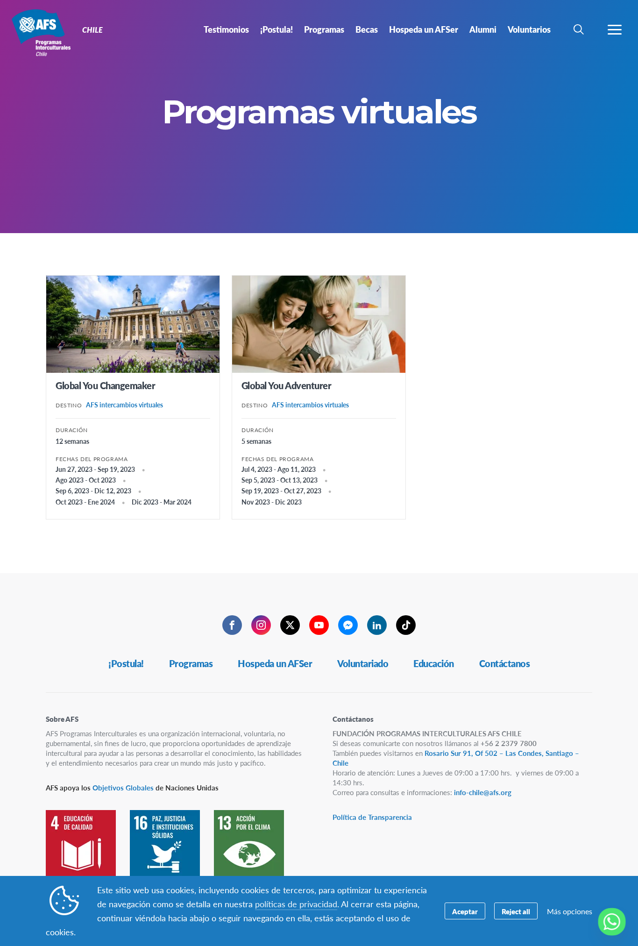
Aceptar (465, 911)
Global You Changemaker (105, 385)
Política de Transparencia (372, 817)
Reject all (516, 911)
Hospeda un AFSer (275, 663)
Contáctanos (504, 663)
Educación (433, 663)
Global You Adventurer (286, 385)
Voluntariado (362, 663)
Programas (191, 663)
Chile (41, 31)
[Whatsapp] (611, 921)
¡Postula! (126, 663)
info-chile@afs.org (482, 792)
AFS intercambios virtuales (124, 404)
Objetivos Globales (123, 787)
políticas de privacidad (296, 904)
